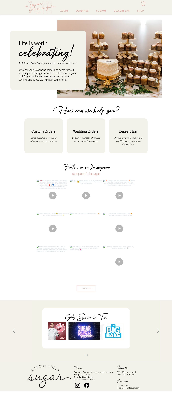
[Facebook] (86, 385)
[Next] (158, 331)
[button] (143, 3)
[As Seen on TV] (87, 355)
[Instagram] (77, 385)
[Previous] (14, 331)
